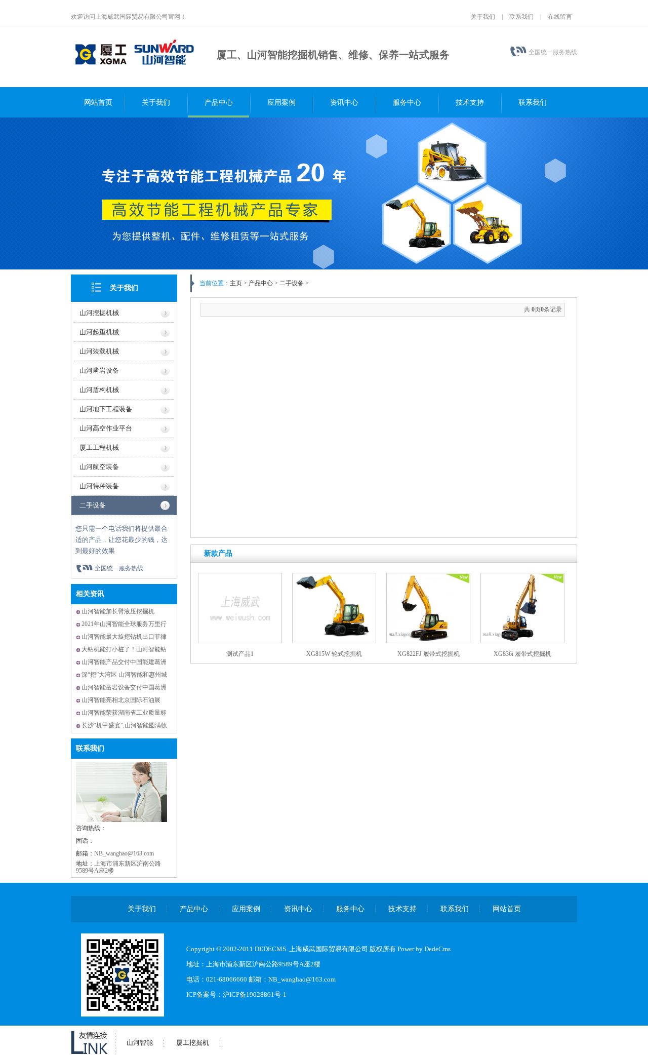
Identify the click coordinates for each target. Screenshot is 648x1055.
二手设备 (92, 505)
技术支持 (470, 102)
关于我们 (483, 16)
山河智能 (140, 1042)
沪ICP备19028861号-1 (255, 994)
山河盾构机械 (99, 390)
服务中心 (407, 102)
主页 (236, 283)
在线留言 (560, 16)
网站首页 (98, 102)
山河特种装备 (99, 486)
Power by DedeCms (424, 949)
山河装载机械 (99, 351)
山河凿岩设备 (99, 370)
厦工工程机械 (99, 447)
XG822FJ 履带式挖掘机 (428, 653)
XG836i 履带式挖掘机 (522, 653)
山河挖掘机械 (99, 313)
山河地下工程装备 (105, 409)
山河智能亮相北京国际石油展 (121, 700)
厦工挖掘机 (192, 1042)
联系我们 (521, 16)
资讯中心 (344, 102)
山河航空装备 (99, 467)
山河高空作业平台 (105, 428)
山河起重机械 (99, 332)
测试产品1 (240, 653)
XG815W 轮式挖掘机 (334, 653)
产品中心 (219, 102)
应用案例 (281, 102)
